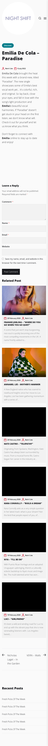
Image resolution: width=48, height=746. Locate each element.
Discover (8, 45)
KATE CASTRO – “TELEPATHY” (18, 443)
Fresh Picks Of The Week (13, 699)
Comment (7, 201)
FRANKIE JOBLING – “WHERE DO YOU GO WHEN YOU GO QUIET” (22, 323)
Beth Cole (9, 68)
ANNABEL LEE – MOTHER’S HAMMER (22, 384)
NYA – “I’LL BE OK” (13, 559)
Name (5, 223)
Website (6, 246)
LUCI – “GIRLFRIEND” (14, 619)
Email (5, 234)
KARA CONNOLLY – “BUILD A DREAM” (23, 503)
